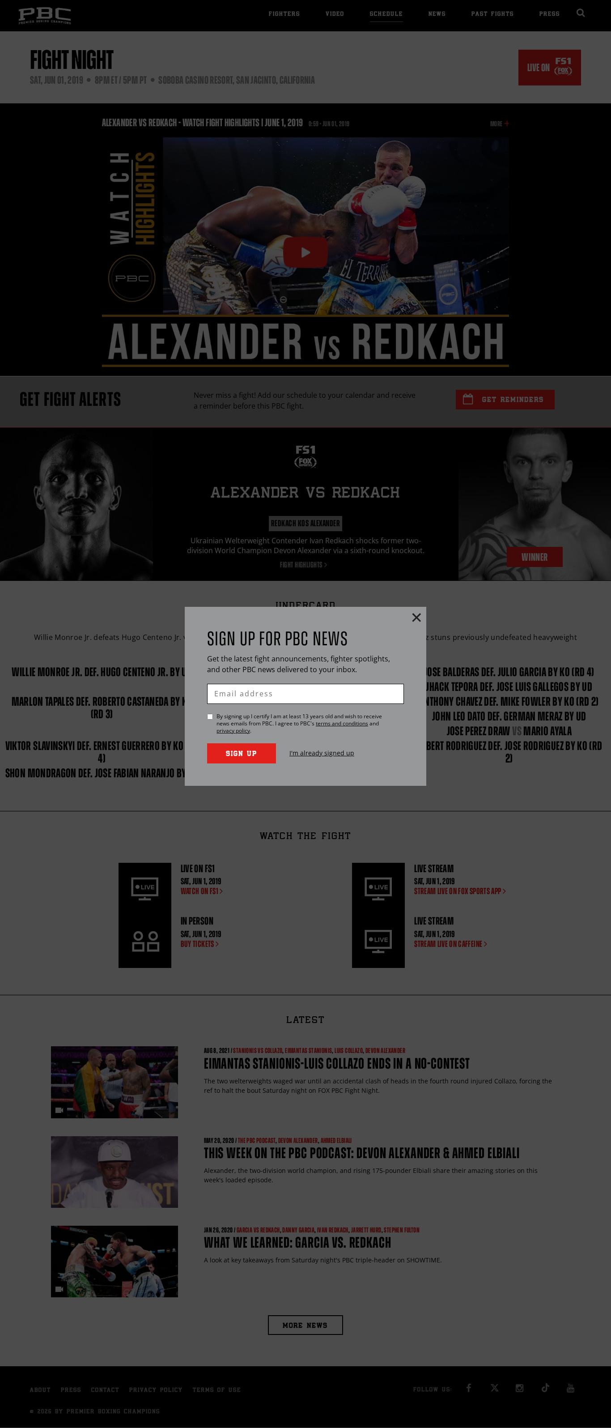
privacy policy (233, 730)
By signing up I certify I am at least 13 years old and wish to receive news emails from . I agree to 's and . (299, 723)
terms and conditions (342, 723)
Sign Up (241, 754)
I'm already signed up (321, 753)
